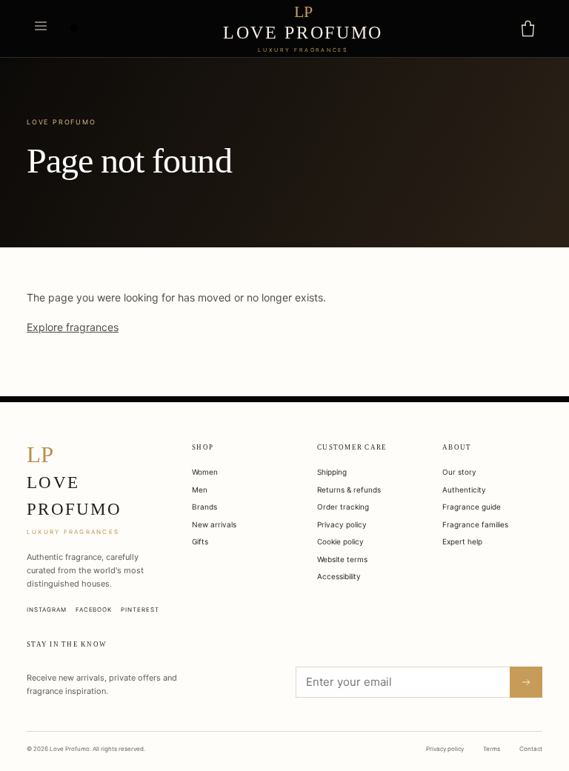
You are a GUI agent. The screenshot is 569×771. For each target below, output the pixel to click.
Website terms (342, 559)
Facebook (94, 609)
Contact (530, 748)
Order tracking (343, 506)
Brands (204, 506)
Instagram (47, 609)
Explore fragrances (73, 327)
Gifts (200, 541)
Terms (491, 748)
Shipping (332, 471)
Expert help (462, 541)
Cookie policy (340, 541)
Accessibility (339, 576)
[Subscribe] (526, 682)
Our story (459, 471)
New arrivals (214, 524)
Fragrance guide (471, 506)
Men (199, 489)
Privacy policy (342, 524)
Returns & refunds (349, 489)
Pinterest (140, 609)
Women (205, 471)
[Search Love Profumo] (74, 28)
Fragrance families (475, 524)
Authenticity (464, 489)
